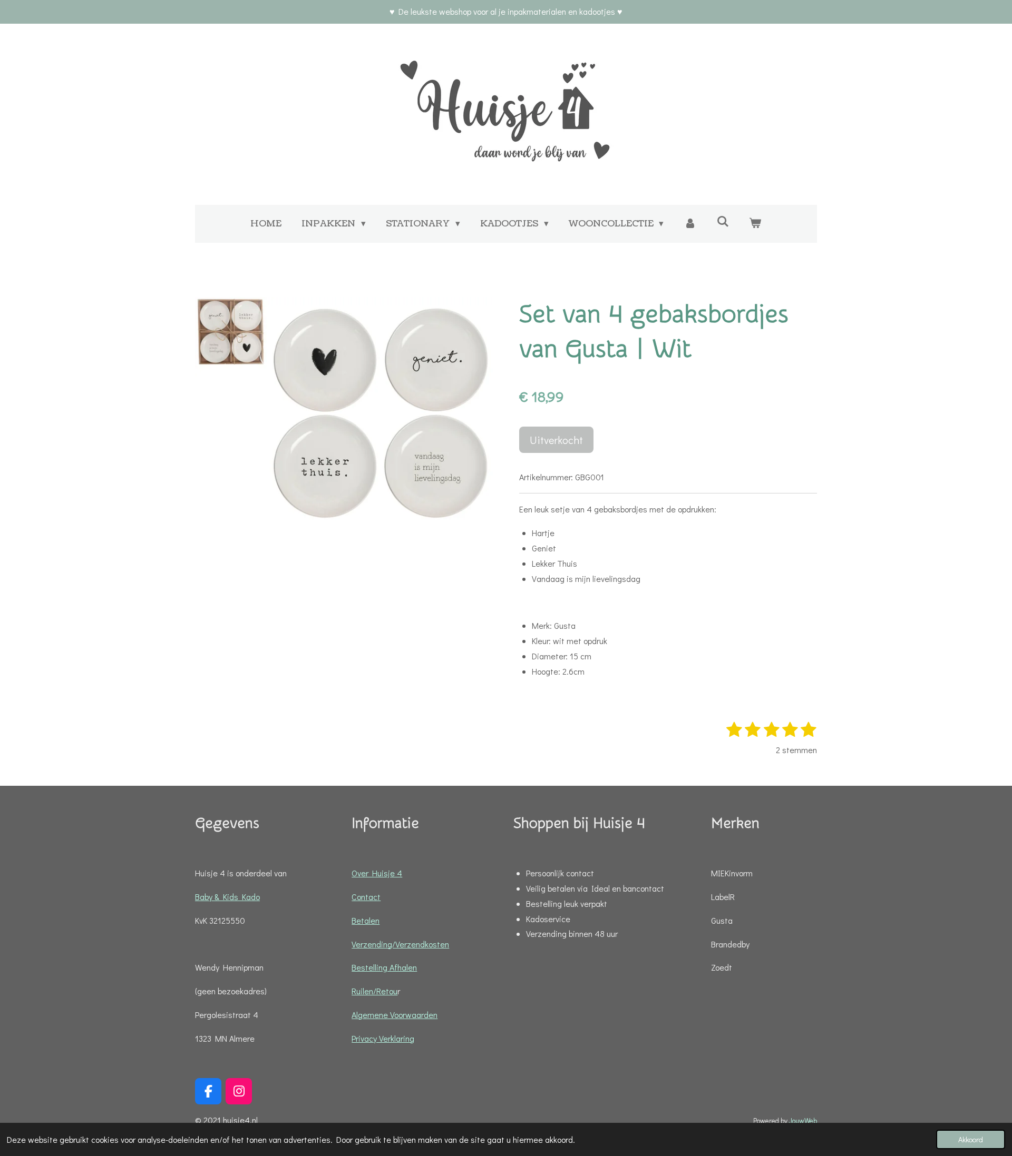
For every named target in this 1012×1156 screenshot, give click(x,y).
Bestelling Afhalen (384, 967)
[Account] (690, 224)
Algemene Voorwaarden (394, 1014)
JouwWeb (803, 1120)
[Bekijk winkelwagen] (755, 224)
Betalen (366, 920)
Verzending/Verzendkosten (400, 944)
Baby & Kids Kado (227, 896)
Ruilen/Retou (374, 990)
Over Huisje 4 (377, 872)
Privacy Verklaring (383, 1038)
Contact (366, 896)
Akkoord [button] (970, 1139)
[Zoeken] (722, 222)
